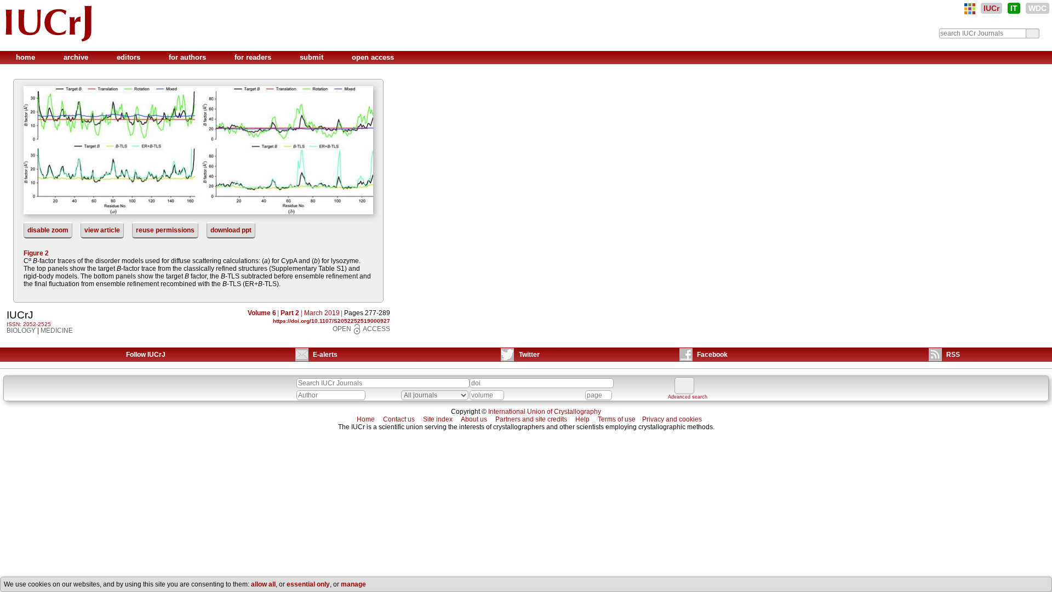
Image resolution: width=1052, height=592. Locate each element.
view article (102, 230)
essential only (308, 584)
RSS (953, 354)
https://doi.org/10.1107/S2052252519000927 (331, 321)
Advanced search (687, 397)
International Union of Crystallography (544, 411)
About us (474, 419)
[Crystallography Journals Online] (969, 9)
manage (353, 584)
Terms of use (617, 419)
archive (77, 57)
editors (129, 57)
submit (312, 57)
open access (373, 57)
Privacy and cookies (672, 419)
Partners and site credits (531, 419)
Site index (438, 419)
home (26, 57)
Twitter (529, 354)
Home (366, 419)
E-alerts (325, 354)
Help (582, 419)
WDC (1037, 8)
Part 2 (290, 313)
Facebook (712, 354)
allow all (263, 584)
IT (1013, 8)
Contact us (399, 419)
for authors (188, 57)
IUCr (991, 8)
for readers (254, 57)
